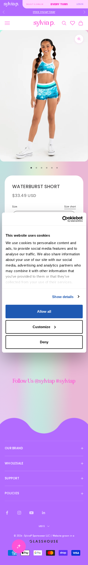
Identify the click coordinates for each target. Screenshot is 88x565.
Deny (44, 342)
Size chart (70, 206)
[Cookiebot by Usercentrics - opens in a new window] (63, 219)
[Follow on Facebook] (7, 512)
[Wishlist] (72, 23)
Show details (62, 296)
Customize (41, 327)
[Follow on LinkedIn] (43, 512)
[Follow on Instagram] (19, 512)
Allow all (44, 311)
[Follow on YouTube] (31, 512)
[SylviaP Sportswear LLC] (44, 23)
